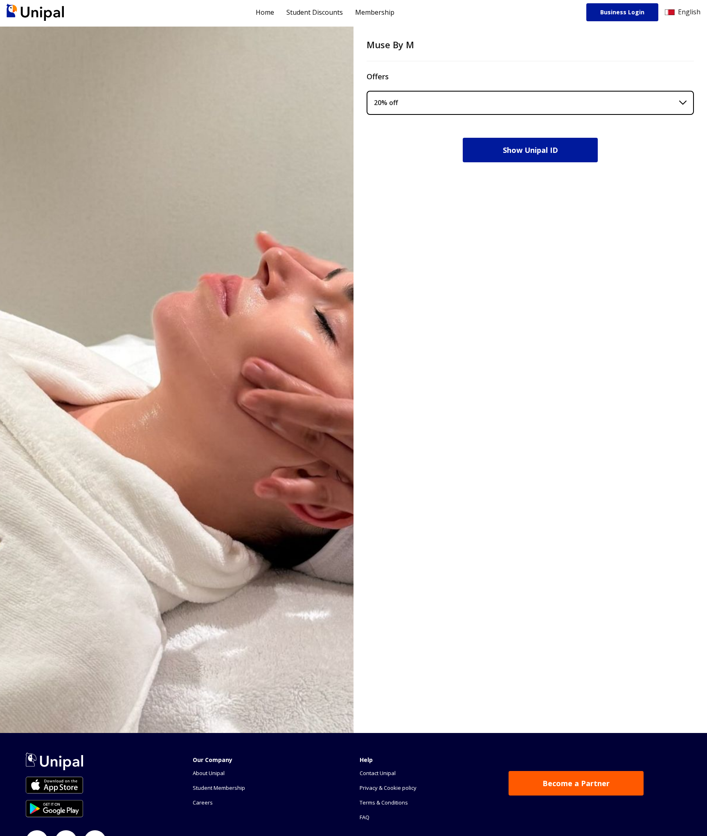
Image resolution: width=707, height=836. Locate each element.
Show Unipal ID (530, 150)
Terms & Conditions (384, 802)
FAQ (364, 817)
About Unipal (209, 773)
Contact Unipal (378, 773)
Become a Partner (576, 783)
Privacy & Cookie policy (388, 787)
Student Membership (219, 787)
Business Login (622, 12)
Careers (203, 802)
